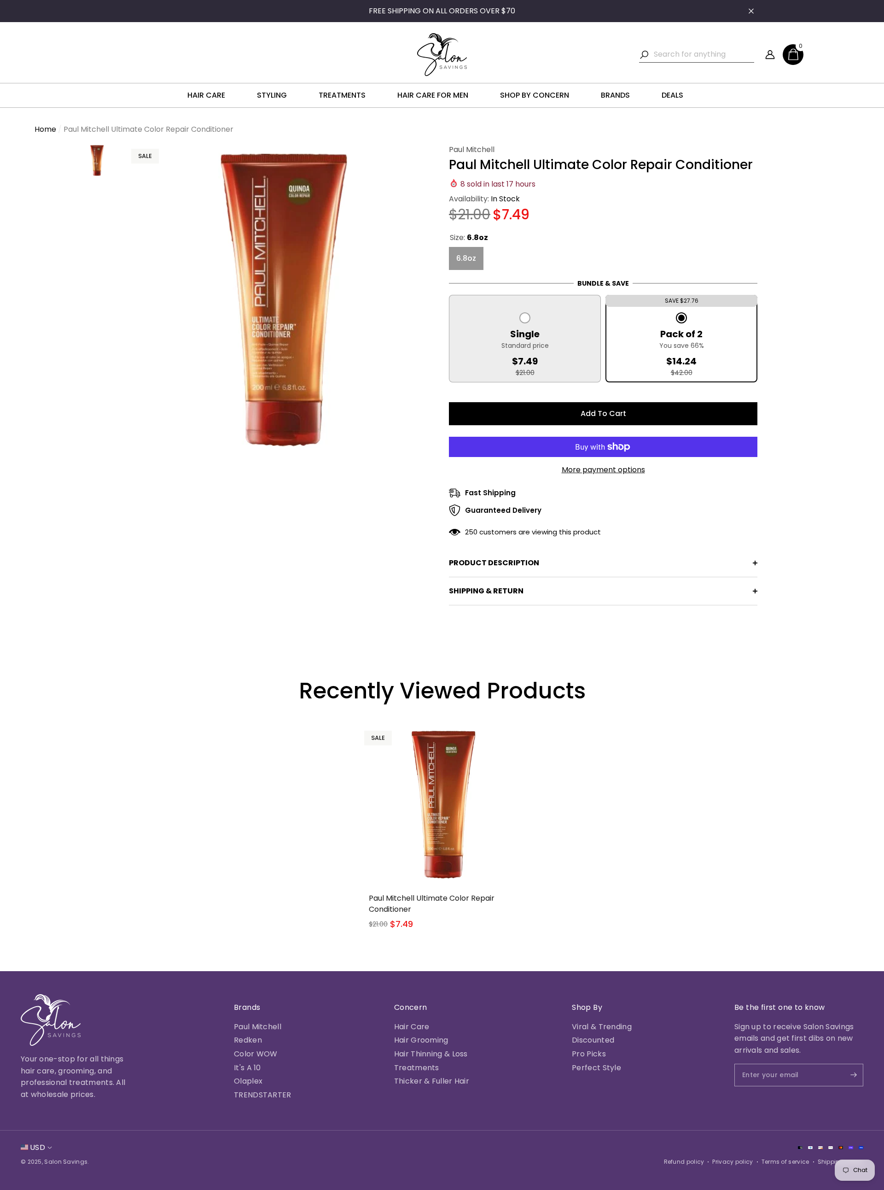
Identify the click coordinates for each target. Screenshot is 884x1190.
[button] (793, 54)
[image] (51, 1020)
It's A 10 (247, 1067)
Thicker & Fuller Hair (431, 1081)
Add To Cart (603, 413)
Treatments (416, 1067)
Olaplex (248, 1081)
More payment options (603, 469)
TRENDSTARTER (262, 1095)
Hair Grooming (421, 1040)
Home (45, 129)
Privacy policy (732, 1162)
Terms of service (785, 1162)
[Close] (751, 11)
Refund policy (684, 1162)
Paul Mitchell (471, 149)
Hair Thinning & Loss (431, 1054)
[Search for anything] (696, 55)
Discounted (593, 1040)
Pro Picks (589, 1054)
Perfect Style (596, 1067)
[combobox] (704, 54)
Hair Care (412, 1026)
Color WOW (256, 1054)
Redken (248, 1040)
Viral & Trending (602, 1026)
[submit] (845, 1075)
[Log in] (770, 54)
